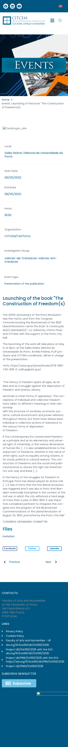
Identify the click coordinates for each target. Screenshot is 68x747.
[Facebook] (5, 6)
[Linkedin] (12, 6)
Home (5, 100)
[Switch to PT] (60, 6)
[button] (10, 548)
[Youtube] (19, 6)
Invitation (9, 536)
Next (48, 562)
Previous (14, 562)
